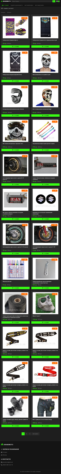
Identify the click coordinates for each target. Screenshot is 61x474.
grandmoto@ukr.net (7, 462)
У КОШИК (16, 46)
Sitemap (4, 455)
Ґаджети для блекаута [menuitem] (17, 5)
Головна (3, 12)
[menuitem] (5, 5)
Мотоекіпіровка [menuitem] (29, 5)
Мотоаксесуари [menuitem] (39, 5)
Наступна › (35, 433)
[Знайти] (54, 1)
